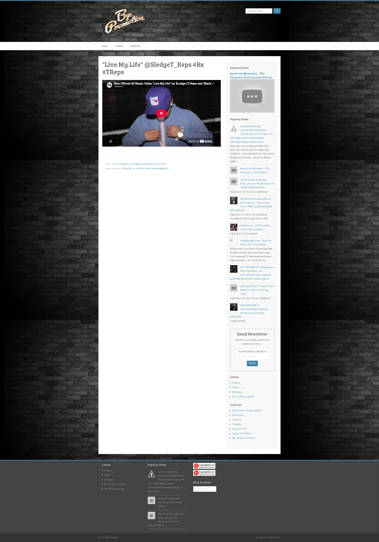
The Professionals (114, 488)
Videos (236, 382)
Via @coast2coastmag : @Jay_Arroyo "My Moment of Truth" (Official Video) (257, 183)
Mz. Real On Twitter (243, 437)
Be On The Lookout (243, 396)
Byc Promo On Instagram (246, 410)
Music (235, 387)
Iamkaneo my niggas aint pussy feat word (142, 163)
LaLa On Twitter (241, 433)
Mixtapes (237, 391)
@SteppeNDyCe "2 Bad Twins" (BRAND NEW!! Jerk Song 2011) (257, 290)
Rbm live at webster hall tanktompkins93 (146, 168)
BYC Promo (275, 537)
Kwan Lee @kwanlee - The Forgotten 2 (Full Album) (170, 502)
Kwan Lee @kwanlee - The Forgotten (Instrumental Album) (251, 75)
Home (105, 46)
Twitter (119, 46)
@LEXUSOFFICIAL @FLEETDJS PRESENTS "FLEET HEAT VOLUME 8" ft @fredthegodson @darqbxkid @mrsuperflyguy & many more (251, 134)
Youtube (237, 424)
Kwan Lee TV (239, 428)
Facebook (135, 46)
